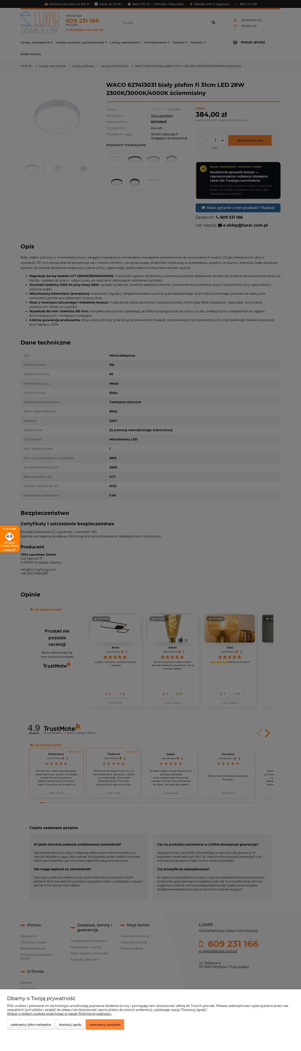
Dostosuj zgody (70, 1024)
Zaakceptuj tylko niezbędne (31, 1024)
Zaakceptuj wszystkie (105, 1024)
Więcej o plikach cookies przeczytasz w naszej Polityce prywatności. (59, 1014)
